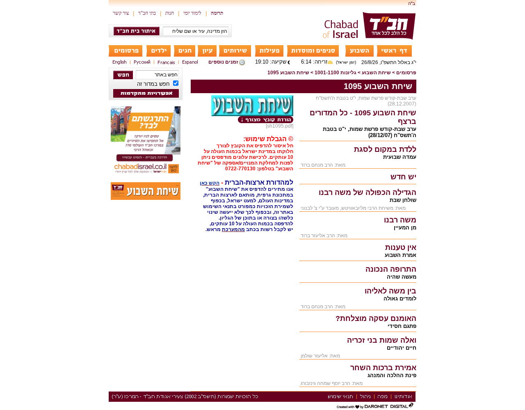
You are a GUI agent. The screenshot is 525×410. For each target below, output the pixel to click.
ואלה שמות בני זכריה (381, 340)
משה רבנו (400, 220)
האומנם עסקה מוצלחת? (376, 318)
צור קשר (121, 13)
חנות (169, 13)
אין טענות (400, 247)
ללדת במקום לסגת (385, 149)
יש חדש (403, 177)
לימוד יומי (192, 13)
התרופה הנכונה (390, 269)
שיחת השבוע (376, 73)
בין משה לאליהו (390, 291)
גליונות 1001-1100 (335, 73)
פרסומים (406, 73)
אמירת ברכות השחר (383, 368)
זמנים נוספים (223, 62)
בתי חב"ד (147, 13)
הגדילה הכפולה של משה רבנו (367, 192)
